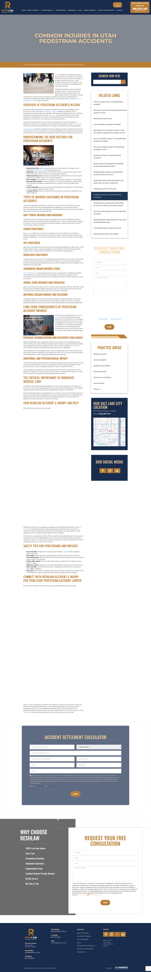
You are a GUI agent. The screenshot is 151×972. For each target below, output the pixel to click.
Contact (119, 10)
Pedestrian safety (28, 129)
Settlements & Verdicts (86, 946)
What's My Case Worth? (106, 10)
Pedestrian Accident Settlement (106, 234)
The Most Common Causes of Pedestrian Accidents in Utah (108, 148)
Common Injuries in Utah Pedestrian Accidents (107, 196)
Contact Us (81, 952)
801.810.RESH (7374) (58, 931)
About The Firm (33, 10)
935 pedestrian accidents (49, 111)
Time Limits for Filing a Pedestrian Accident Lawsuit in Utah (110, 112)
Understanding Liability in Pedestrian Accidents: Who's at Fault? (108, 173)
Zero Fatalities (76, 124)
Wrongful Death (99, 354)
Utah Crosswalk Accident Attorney (107, 124)
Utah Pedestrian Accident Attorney (40, 64)
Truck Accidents (99, 360)
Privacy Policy (103, 319)
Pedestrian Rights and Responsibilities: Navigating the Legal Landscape (108, 182)
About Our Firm (83, 933)
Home (23, 10)
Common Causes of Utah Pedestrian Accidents (107, 157)
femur (28, 233)
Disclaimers (107, 942)
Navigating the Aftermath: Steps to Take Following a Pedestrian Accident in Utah (109, 132)
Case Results (72, 10)
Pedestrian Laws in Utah (102, 118)
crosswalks (65, 551)
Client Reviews (60, 10)
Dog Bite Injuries (99, 371)
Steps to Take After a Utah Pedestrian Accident (108, 103)
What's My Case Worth (85, 949)
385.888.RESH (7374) (32, 952)
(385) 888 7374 (105, 414)
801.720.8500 (29, 958)
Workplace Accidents (101, 366)
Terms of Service (116, 319)
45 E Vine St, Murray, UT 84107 (104, 411)
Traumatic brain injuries (30, 273)
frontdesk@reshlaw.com (58, 943)
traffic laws (52, 115)
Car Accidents (98, 383)
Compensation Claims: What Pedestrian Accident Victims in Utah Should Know (108, 204)
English (117, 5)
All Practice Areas (84, 936)
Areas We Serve (89, 10)
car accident (76, 345)
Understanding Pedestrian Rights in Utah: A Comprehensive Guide (110, 221)
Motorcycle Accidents (102, 377)
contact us (26, 712)
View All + (97, 389)
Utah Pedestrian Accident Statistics (107, 228)
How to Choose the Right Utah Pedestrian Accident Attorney (109, 140)
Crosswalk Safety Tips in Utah (104, 189)
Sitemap (105, 946)
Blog (80, 10)
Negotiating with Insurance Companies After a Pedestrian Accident (108, 165)
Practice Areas (47, 10)
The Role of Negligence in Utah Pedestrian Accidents (109, 213)
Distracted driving (39, 170)
